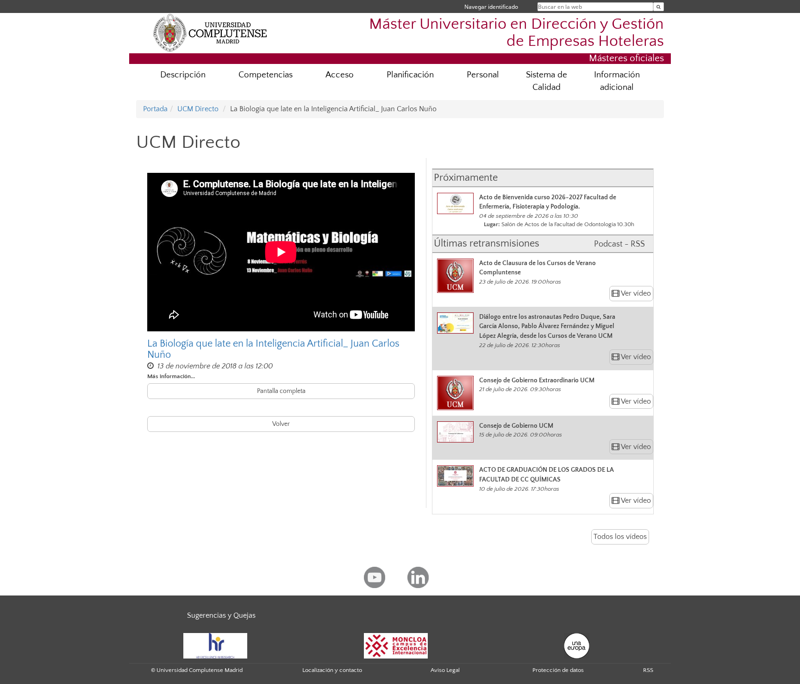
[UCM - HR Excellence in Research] (215, 645)
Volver (281, 424)
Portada (155, 109)
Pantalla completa (281, 391)
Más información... (171, 376)
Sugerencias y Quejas (221, 615)
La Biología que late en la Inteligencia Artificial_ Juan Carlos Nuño (273, 349)
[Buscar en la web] (658, 6)
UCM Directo (198, 109)
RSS (648, 670)
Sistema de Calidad (546, 81)
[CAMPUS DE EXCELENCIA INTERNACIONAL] (396, 645)
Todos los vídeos (620, 536)
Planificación (410, 75)
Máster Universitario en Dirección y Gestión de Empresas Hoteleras (516, 33)
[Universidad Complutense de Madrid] (210, 32)
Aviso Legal (445, 670)
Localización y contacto (332, 670)
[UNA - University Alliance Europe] (576, 645)
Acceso (339, 75)
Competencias (265, 75)
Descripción (183, 75)
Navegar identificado (491, 7)
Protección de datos (558, 670)
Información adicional (617, 81)
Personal (483, 75)
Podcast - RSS (619, 244)
